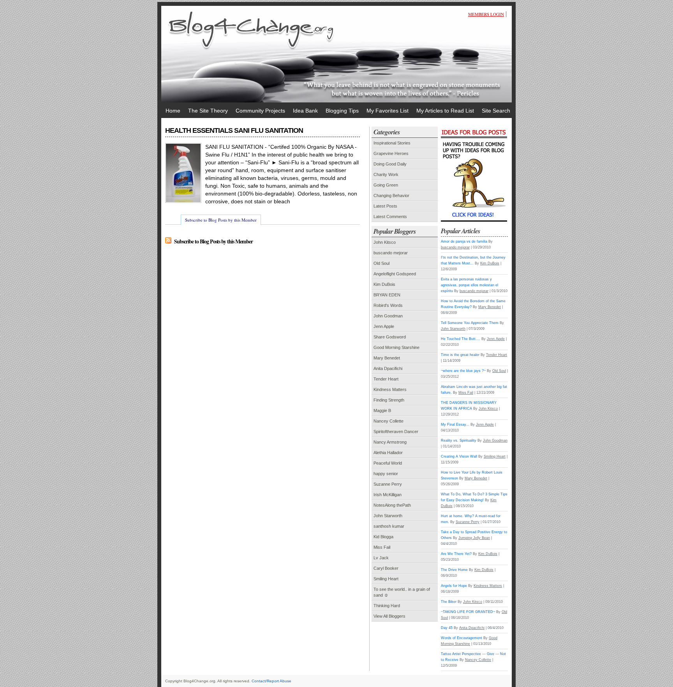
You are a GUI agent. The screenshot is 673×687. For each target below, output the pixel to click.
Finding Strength (388, 400)
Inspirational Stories (391, 143)
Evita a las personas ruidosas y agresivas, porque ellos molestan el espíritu (469, 285)
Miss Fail (381, 547)
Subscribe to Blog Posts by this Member (221, 220)
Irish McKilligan (387, 494)
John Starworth (387, 515)
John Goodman (388, 316)
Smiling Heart (385, 578)
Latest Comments (390, 216)
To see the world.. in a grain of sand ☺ (401, 592)
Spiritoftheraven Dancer (395, 431)
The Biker (448, 602)
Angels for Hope (454, 586)
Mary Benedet (386, 358)
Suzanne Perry (387, 484)
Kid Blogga (383, 536)
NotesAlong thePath (392, 505)
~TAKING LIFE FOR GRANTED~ (468, 612)
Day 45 (447, 628)
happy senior (385, 473)
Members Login (486, 14)
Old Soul (381, 263)
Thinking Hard (386, 605)
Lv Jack (381, 557)
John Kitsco (384, 242)
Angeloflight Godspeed (394, 273)
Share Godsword (389, 337)
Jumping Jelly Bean (474, 538)
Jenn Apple (383, 326)
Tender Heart (385, 379)
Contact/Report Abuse (271, 681)
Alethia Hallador (388, 452)
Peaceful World (387, 463)
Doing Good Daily (390, 164)
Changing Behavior (391, 195)
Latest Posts (385, 206)
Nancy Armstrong (390, 442)
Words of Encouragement (461, 638)
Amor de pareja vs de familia (464, 241)
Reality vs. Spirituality (458, 440)
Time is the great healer (460, 355)
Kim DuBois (384, 284)
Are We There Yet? (456, 554)
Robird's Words (388, 305)
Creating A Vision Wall (459, 456)
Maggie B (382, 410)
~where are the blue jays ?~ (463, 371)
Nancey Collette (388, 421)
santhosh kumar (388, 526)
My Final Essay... (455, 424)
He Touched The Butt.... (460, 339)
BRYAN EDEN (386, 294)
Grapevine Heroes (391, 153)
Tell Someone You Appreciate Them (470, 323)
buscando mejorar (390, 252)
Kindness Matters (390, 389)
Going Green (385, 185)
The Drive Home (454, 570)
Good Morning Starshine (396, 347)
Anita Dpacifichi (387, 368)
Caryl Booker (385, 568)
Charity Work (385, 174)
